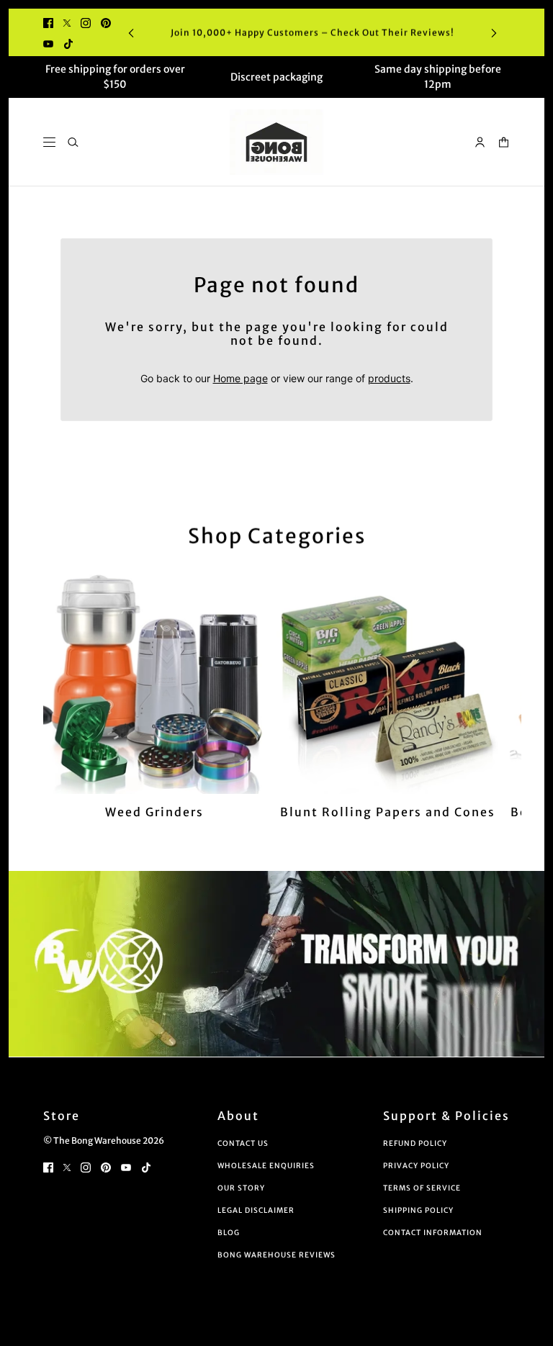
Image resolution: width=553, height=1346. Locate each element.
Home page (240, 378)
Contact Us (243, 1143)
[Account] (480, 142)
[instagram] (85, 22)
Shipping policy (418, 1210)
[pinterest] (106, 22)
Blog (228, 1232)
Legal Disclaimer (256, 1210)
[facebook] (48, 22)
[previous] (131, 33)
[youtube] (48, 43)
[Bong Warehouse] (276, 142)
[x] (67, 22)
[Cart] (504, 142)
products (389, 378)
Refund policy (415, 1143)
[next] (494, 33)
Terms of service (422, 1188)
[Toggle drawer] (49, 142)
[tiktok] (68, 43)
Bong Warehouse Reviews (276, 1255)
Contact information (432, 1232)
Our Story (241, 1188)
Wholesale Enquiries (266, 1165)
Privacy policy (416, 1165)
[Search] (73, 142)
